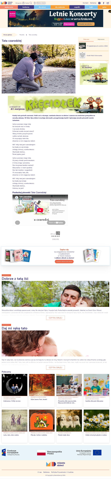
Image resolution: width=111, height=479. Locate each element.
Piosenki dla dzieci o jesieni (38, 397)
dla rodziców (60, 7)
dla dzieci (42, 7)
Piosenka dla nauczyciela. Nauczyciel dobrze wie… (67, 402)
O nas (40, 472)
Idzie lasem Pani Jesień (39, 399)
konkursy (26, 7)
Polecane (86, 39)
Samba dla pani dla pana (94, 401)
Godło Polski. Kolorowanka (94, 55)
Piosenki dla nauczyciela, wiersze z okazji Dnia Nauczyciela (68, 398)
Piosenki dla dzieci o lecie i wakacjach (14, 432)
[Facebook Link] (104, 3)
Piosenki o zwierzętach (64, 432)
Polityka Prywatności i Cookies (62, 472)
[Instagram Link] (99, 3)
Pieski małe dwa (64, 435)
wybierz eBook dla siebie (64, 261)
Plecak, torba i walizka (39, 435)
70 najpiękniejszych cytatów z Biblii (97, 46)
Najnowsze (101, 39)
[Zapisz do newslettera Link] (107, 3)
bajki (91, 7)
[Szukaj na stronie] (28, 3)
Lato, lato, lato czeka (11, 435)
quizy (104, 7)
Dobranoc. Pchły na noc (12, 401)
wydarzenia (9, 7)
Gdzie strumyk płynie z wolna (96, 435)
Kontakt (85, 3)
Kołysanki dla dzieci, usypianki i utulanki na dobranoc (12, 398)
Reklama (93, 3)
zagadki (77, 7)
